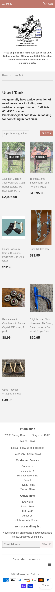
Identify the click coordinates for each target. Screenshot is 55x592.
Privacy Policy (27, 485)
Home (4, 75)
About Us (27, 515)
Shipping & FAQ (27, 471)
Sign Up (46, 544)
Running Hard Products (28, 574)
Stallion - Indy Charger (27, 520)
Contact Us (28, 466)
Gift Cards (27, 511)
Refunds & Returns (27, 475)
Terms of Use (27, 489)
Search (27, 480)
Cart (50, 3)
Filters (46, 133)
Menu (9, 3)
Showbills (27, 502)
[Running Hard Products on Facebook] (49, 565)
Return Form (27, 506)
